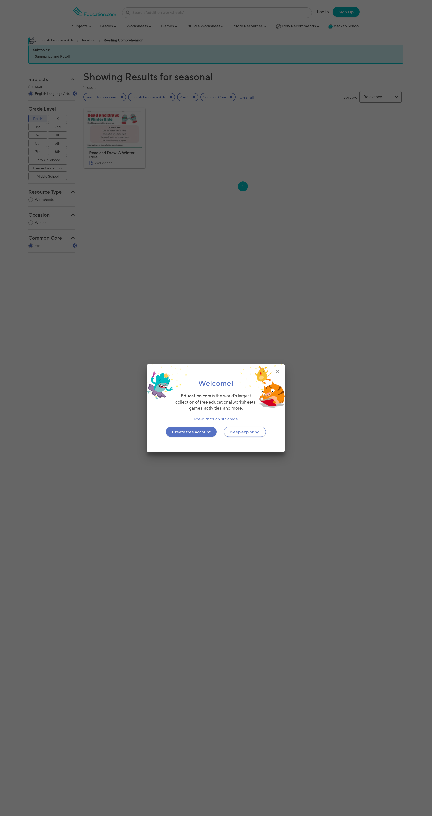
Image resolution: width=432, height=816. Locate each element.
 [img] (278, 371)
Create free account (191, 431)
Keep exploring (245, 431)
